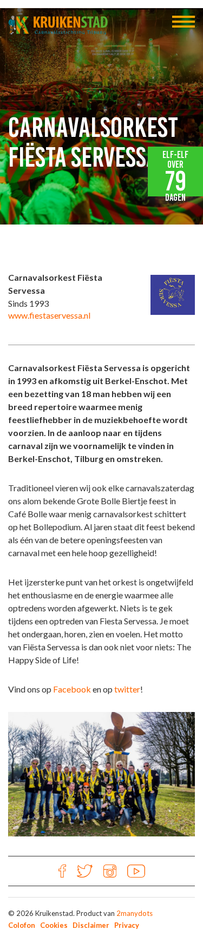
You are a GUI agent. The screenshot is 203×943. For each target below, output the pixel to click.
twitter (127, 689)
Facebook (72, 689)
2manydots (134, 913)
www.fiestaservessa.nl (49, 315)
